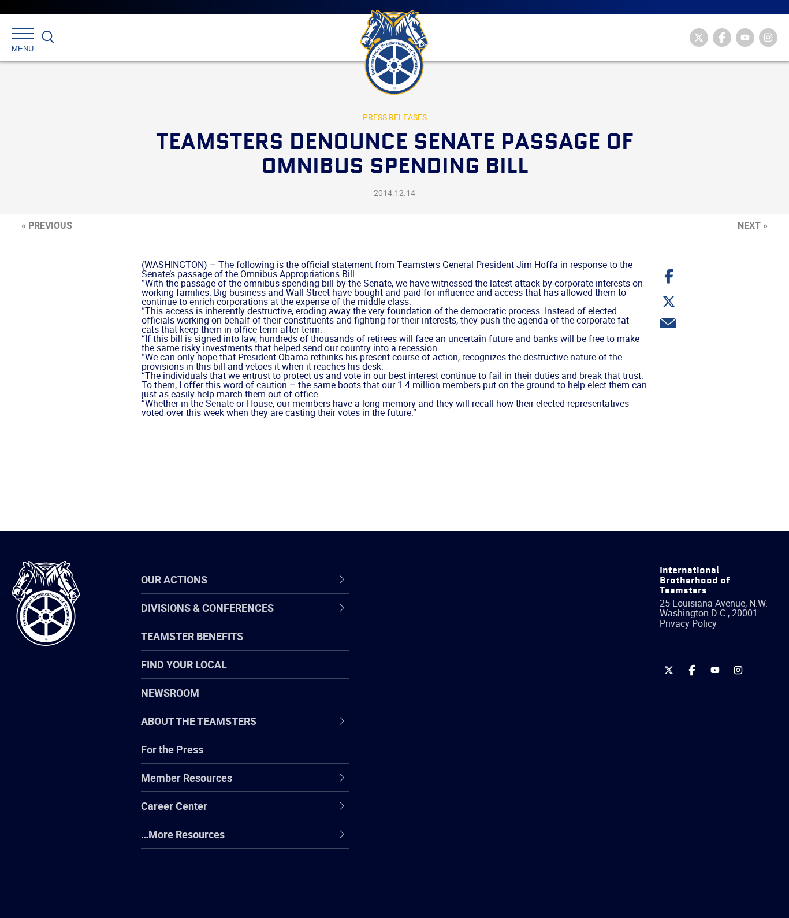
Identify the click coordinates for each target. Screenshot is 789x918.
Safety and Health (431, 674)
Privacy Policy (688, 623)
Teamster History (430, 674)
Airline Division (423, 619)
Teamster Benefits (192, 636)
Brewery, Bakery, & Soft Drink (456, 674)
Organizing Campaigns (442, 619)
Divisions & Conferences (456, 579)
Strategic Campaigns (438, 647)
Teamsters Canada (434, 702)
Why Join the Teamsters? (448, 619)
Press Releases (395, 117)
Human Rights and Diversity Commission (453, 868)
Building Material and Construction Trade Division (469, 702)
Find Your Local (184, 664)
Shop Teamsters (428, 674)
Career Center (429, 579)
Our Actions (423, 579)
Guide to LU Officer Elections (455, 758)
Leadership (415, 647)
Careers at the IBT (431, 647)
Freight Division (425, 841)
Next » (753, 225)
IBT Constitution (427, 730)
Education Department (441, 647)
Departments (420, 702)
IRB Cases (413, 758)
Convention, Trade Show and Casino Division (473, 757)
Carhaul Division (427, 730)
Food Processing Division (447, 813)
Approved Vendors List (442, 730)
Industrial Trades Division (447, 896)
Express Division (427, 785)
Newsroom (170, 693)
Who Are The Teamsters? (448, 619)
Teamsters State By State (449, 619)
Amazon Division (428, 647)
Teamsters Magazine (439, 647)
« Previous (46, 225)
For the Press (172, 749)
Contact (408, 619)
